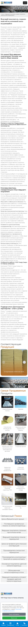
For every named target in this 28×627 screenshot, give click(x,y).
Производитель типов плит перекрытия (14, 551)
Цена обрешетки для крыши (13, 519)
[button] (24, 362)
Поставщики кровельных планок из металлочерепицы (14, 525)
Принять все (14, 618)
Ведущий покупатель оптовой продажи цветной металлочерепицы (14, 579)
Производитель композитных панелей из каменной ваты (14, 558)
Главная (3, 14)
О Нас (17, 624)
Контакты (24, 624)
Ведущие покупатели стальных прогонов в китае (14, 531)
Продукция (10, 624)
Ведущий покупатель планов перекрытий (14, 538)
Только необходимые (14, 614)
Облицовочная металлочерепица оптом (14, 571)
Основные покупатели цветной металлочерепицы (14, 565)
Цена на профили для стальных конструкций (14, 545)
